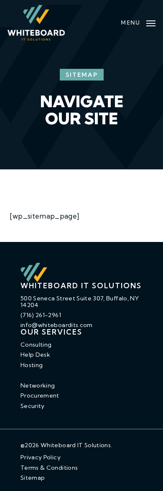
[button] (138, 22)
